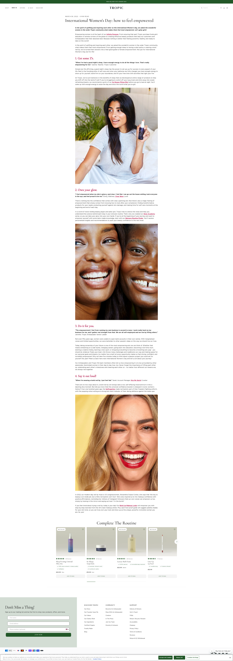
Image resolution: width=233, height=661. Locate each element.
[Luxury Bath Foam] (131, 541)
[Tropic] (116, 8)
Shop (7, 8)
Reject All (179, 657)
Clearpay (132, 625)
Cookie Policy (97, 659)
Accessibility (133, 622)
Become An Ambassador (113, 609)
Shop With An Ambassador (114, 612)
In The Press (109, 618)
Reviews (132, 635)
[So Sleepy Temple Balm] (101, 541)
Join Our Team (110, 622)
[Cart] (227, 8)
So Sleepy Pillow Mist (120, 82)
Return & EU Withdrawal (137, 638)
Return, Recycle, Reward (137, 618)
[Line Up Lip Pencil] (162, 541)
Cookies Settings (192, 657)
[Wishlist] (221, 8)
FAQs (131, 615)
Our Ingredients (89, 622)
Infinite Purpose (112, 34)
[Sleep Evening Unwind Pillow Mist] (70, 541)
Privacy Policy (134, 628)
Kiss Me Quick (136, 380)
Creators (108, 615)
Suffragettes (110, 389)
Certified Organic (89, 625)
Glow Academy (149, 214)
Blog (85, 632)
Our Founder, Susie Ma (91, 612)
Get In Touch (134, 612)
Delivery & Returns (135, 609)
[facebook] (212, 653)
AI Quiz (30, 8)
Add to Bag (70, 576)
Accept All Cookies (165, 657)
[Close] (230, 658)
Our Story (87, 609)
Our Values (87, 615)
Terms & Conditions (136, 632)
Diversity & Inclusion (112, 625)
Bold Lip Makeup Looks (128, 505)
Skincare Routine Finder (134, 218)
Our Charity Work (89, 618)
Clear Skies (119, 196)
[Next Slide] (177, 542)
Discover (39, 8)
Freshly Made (88, 628)
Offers (22, 8)
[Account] (224, 8)
